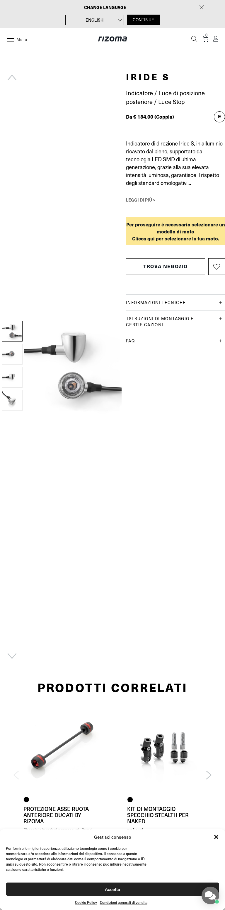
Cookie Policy (86, 902)
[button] (216, 837)
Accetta (112, 889)
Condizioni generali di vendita (123, 902)
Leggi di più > (140, 200)
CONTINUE (143, 20)
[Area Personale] (215, 39)
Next (12, 656)
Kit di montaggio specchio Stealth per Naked (158, 815)
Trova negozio (165, 266)
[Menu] (10, 38)
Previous (12, 77)
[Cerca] (194, 39)
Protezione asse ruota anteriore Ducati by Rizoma (56, 815)
